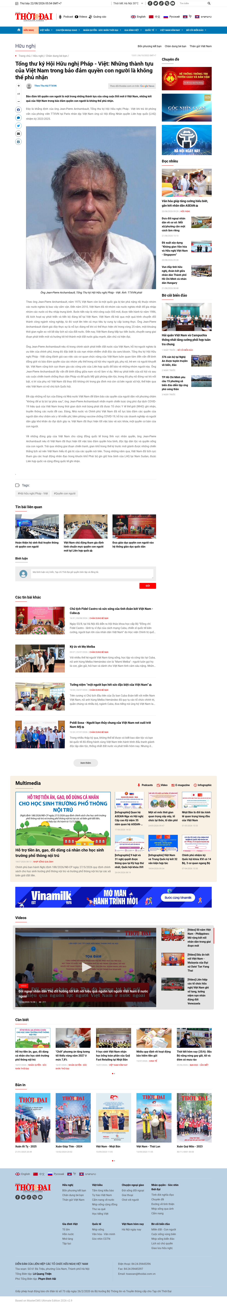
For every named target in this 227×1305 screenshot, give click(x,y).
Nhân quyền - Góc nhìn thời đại (100, 30)
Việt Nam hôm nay (170, 30)
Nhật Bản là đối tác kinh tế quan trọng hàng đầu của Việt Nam (196, 816)
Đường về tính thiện (162, 1204)
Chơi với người (130, 1199)
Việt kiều (45, 30)
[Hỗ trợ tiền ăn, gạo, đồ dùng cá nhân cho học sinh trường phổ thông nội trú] (63, 818)
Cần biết (22, 1020)
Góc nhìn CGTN (101, 1238)
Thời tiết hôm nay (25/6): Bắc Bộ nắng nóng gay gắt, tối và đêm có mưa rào (194, 1055)
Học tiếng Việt (100, 1213)
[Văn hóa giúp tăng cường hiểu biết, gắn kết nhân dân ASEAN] (187, 183)
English (141, 16)
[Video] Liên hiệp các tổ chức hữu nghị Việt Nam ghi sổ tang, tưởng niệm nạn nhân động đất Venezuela (198, 991)
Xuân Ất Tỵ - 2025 (26, 1146)
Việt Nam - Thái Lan (148, 1146)
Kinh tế (153, 1061)
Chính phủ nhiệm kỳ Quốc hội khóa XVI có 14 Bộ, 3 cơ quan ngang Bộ (196, 859)
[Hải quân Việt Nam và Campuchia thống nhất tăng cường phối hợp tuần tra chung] (187, 317)
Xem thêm (85, 763)
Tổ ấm (66, 1229)
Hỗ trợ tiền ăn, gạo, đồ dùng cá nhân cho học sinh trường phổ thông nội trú (59, 853)
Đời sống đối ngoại (133, 1190)
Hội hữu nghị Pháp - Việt (33, 493)
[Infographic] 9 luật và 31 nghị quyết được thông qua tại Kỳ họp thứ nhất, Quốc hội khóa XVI (129, 861)
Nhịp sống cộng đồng (104, 1204)
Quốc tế (149, 30)
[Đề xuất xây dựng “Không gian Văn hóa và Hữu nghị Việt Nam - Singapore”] (201, 246)
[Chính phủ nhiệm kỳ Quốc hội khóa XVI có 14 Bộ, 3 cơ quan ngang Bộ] (196, 843)
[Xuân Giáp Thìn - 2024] (73, 1118)
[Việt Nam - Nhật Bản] (113, 1118)
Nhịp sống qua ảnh (43, 862)
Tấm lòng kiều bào (103, 1190)
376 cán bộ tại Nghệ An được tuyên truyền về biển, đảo (175, 361)
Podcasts (147, 785)
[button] (85, 967)
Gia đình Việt (131, 30)
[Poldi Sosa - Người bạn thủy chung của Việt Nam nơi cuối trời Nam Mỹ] (40, 734)
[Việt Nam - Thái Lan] (153, 1118)
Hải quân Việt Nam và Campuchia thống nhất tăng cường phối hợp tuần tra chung (186, 339)
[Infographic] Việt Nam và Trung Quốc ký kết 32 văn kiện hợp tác (162, 859)
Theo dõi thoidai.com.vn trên (124, 86)
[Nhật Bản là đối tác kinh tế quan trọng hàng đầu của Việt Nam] (196, 800)
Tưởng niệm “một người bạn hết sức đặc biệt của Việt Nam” (109, 684)
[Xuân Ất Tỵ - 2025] (32, 1118)
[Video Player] (85, 967)
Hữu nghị (29, 30)
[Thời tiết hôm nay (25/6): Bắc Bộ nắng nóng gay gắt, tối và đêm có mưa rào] (194, 1038)
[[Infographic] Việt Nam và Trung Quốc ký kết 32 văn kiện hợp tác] (163, 843)
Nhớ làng (67, 1238)
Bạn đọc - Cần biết (199, 1065)
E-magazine (182, 785)
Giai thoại (127, 1195)
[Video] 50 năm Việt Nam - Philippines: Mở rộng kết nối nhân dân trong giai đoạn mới (199, 937)
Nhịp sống (98, 1229)
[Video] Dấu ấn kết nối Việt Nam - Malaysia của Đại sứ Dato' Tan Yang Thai (198, 962)
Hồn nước (68, 1234)
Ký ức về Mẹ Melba (82, 646)
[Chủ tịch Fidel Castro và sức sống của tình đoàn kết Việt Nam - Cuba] (40, 621)
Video (164, 785)
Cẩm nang (157, 1213)
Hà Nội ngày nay (131, 1229)
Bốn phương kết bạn (150, 46)
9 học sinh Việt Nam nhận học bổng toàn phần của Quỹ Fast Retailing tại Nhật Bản (113, 1055)
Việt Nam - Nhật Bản (108, 1146)
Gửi (148, 585)
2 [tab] (114, 1073)
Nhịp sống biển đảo (162, 1238)
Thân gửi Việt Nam (201, 46)
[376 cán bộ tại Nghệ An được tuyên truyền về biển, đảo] (201, 361)
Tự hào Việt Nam (102, 1195)
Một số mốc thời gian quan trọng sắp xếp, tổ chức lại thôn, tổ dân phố (163, 816)
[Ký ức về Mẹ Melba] (40, 658)
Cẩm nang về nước (103, 1199)
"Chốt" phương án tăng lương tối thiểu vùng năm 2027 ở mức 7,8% (73, 1055)
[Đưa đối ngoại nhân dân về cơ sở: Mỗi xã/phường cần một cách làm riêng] (201, 222)
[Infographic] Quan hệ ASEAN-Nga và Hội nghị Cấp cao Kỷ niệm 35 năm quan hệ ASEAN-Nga (129, 818)
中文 (157, 16)
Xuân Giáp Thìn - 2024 (69, 1146)
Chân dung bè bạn (175, 46)
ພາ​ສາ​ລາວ (206, 17)
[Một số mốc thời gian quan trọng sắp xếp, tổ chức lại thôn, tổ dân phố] (163, 800)
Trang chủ (24, 55)
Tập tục (66, 1243)
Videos (83, 16)
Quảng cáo (99, 16)
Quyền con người (65, 493)
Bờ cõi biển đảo (194, 30)
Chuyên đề (170, 59)
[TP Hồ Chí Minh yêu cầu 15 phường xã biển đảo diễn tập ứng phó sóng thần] (201, 381)
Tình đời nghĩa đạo (162, 1194)
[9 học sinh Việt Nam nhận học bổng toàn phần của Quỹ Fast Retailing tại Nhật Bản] (113, 1038)
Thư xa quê (98, 1209)
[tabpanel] (33, 1048)
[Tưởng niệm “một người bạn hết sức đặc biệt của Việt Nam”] (40, 696)
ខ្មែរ (190, 16)
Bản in (20, 1085)
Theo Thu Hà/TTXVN (45, 85)
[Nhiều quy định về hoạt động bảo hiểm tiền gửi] (153, 1038)
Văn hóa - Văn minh (103, 1234)
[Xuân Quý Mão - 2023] (194, 1118)
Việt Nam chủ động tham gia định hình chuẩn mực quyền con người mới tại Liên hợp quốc (84, 546)
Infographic (205, 785)
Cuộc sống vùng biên (163, 1234)
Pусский (175, 16)
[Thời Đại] (33, 16)
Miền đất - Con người (163, 1229)
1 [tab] (112, 1073)
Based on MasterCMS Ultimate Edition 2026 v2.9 (43, 1300)
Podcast (68, 16)
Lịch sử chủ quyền (162, 1243)
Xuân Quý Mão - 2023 (190, 1146)
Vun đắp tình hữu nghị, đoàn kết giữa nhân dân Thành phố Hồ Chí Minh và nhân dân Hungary (174, 274)
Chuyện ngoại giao (66, 30)
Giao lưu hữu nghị (161, 1248)
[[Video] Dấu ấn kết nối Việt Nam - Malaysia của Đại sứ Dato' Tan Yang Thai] (172, 959)
